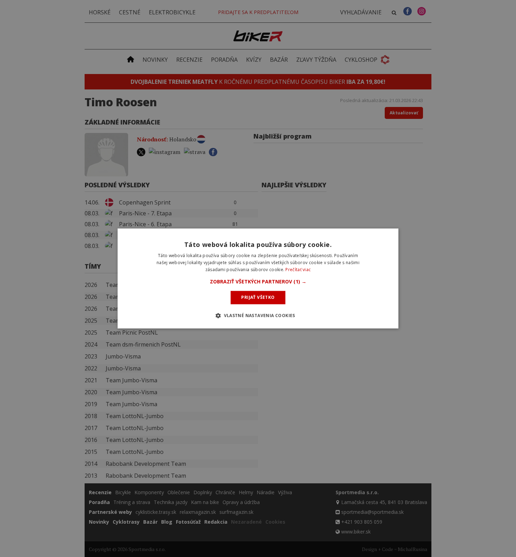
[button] (258, 281)
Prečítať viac (298, 270)
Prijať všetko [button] (257, 297)
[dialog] (258, 278)
